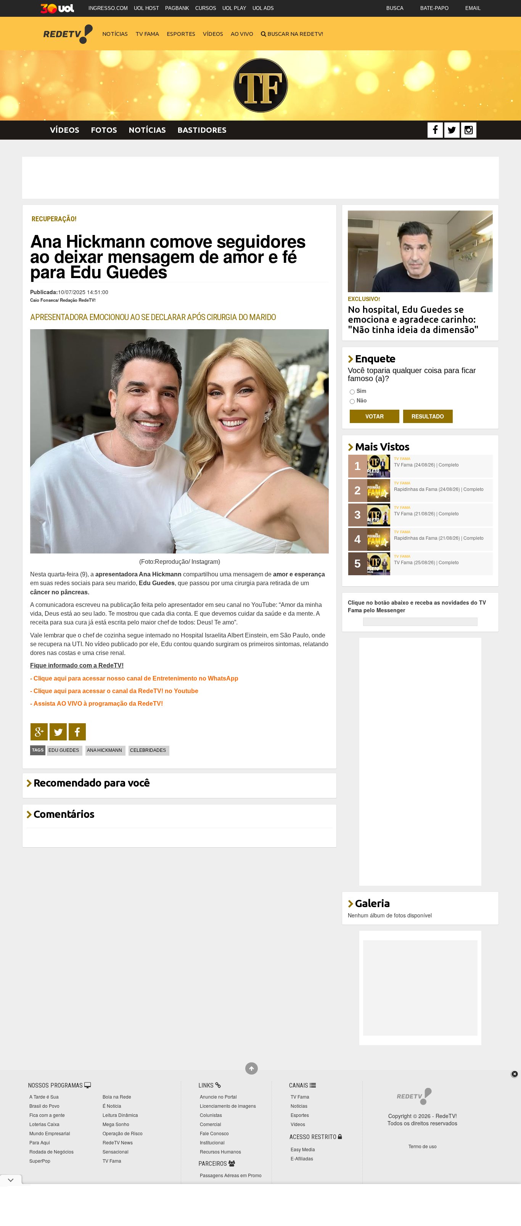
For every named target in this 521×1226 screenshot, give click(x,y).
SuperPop (39, 1160)
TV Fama (147, 34)
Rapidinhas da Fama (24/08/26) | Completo (439, 489)
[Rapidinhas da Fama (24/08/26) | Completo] (378, 490)
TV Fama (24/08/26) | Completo (426, 464)
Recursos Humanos (220, 1151)
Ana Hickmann (104, 750)
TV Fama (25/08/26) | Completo (426, 562)
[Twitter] (452, 130)
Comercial (210, 1124)
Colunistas (211, 1115)
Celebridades (148, 750)
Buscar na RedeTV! (294, 34)
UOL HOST (146, 8)
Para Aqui (39, 1142)
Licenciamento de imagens (228, 1105)
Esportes (181, 34)
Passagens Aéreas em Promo (231, 1175)
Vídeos (213, 34)
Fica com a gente (47, 1115)
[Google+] (39, 732)
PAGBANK (177, 8)
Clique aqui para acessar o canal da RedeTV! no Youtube (116, 690)
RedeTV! (67, 29)
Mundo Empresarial (49, 1133)
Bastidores (202, 129)
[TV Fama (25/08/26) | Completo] (378, 563)
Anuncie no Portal (218, 1096)
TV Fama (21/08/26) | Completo (426, 513)
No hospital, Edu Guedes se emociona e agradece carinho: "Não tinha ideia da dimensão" (413, 319)
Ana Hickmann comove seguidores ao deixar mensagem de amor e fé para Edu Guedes (168, 255)
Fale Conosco (214, 1133)
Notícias (115, 34)
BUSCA (395, 8)
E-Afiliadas (302, 1158)
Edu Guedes (63, 750)
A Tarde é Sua (44, 1096)
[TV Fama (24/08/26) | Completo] (378, 466)
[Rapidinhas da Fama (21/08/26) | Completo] (378, 539)
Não (362, 400)
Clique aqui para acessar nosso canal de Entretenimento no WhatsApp (136, 678)
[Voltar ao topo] (251, 1068)
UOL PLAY (234, 8)
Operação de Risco (123, 1133)
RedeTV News (118, 1142)
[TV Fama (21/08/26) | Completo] (378, 515)
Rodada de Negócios (51, 1151)
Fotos (104, 129)
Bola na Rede (117, 1096)
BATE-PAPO (434, 8)
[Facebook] (435, 130)
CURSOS (205, 8)
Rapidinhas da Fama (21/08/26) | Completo (439, 537)
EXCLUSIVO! (364, 298)
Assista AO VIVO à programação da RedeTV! (98, 703)
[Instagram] (468, 130)
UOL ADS (263, 8)
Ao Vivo (242, 34)
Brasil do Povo (44, 1105)
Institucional (212, 1142)
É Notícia (112, 1105)
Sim (361, 390)
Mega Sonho (116, 1124)
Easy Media (303, 1149)
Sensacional (116, 1151)
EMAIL (473, 8)
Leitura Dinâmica (120, 1115)
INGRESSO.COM (108, 8)
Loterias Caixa (44, 1124)
